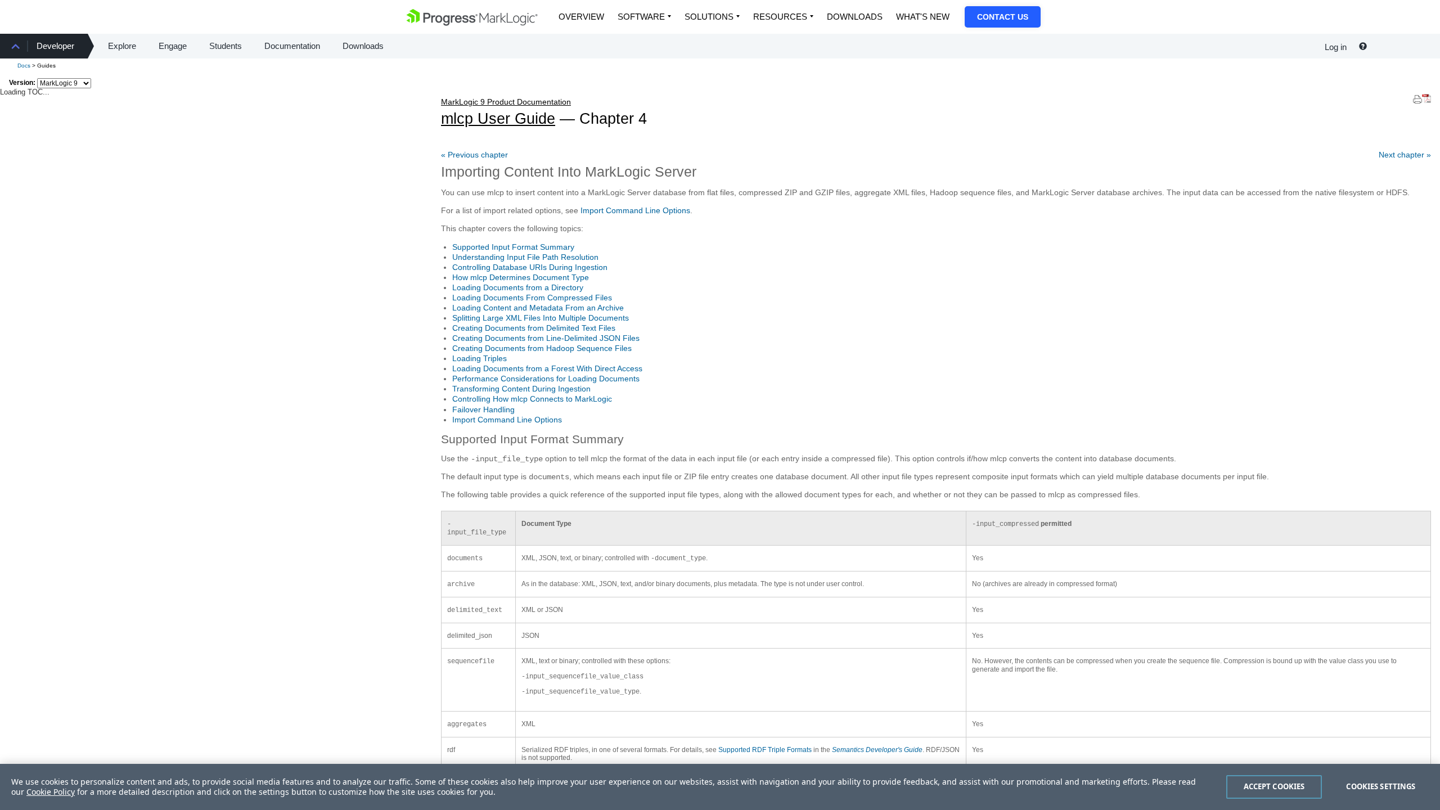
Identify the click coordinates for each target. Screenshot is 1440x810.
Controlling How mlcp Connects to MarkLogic (532, 398)
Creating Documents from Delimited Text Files (533, 327)
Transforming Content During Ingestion (521, 388)
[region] (720, 787)
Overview (581, 16)
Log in (1336, 47)
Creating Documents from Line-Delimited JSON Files (546, 338)
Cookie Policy (50, 791)
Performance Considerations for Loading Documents (546, 378)
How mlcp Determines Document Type (520, 277)
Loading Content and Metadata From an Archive (538, 307)
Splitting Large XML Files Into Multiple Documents (540, 317)
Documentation (292, 46)
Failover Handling (483, 409)
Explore (122, 46)
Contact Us (1002, 16)
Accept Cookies (1274, 786)
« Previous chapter (474, 154)
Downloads (855, 16)
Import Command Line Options (635, 210)
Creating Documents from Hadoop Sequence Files (542, 348)
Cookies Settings (1380, 786)
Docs (23, 65)
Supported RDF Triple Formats (765, 750)
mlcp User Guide (506, 112)
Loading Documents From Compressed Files (532, 297)
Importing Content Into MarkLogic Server (568, 171)
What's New (923, 16)
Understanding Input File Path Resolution (525, 257)
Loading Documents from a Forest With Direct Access (547, 368)
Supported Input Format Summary (513, 246)
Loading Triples (479, 358)
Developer (55, 46)
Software (641, 16)
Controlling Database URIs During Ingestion (530, 267)
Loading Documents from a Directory (517, 287)
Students (225, 46)
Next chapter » (1405, 154)
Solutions (709, 16)
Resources (780, 16)
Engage (173, 46)
